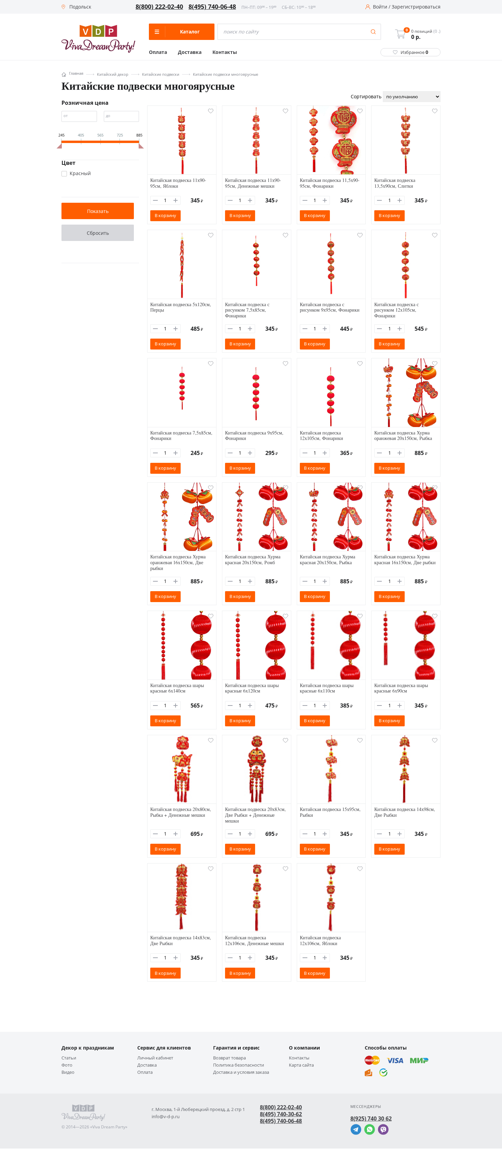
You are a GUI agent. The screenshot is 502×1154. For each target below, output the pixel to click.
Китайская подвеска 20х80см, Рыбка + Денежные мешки (180, 812)
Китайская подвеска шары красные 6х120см (252, 688)
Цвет (68, 163)
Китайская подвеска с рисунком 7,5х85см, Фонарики (247, 310)
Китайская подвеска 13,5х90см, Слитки (394, 183)
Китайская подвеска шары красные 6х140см (177, 688)
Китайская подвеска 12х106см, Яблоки (320, 940)
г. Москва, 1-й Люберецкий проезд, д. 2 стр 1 (198, 1109)
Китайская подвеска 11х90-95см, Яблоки (178, 183)
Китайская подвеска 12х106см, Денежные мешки (254, 940)
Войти (380, 6)
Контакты (224, 52)
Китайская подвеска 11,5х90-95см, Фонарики (330, 183)
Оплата (158, 52)
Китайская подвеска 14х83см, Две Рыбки (180, 940)
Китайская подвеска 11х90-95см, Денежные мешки (253, 183)
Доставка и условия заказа (241, 1072)
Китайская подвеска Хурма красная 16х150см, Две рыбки (405, 559)
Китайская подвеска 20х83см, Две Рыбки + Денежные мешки (255, 815)
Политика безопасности (238, 1065)
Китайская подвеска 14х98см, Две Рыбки (404, 812)
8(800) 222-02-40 (159, 7)
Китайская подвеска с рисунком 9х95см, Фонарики (330, 307)
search (373, 31)
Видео (67, 1072)
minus (155, 200)
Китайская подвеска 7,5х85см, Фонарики (181, 435)
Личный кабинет (155, 1058)
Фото (66, 1065)
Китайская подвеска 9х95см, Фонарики (254, 435)
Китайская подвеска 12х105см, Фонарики (321, 435)
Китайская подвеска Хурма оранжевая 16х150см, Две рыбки (178, 562)
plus (175, 200)
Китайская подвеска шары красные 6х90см (401, 688)
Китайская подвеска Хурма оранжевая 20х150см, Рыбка (403, 435)
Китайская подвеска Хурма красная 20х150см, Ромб (252, 559)
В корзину (165, 215)
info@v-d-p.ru (166, 1116)
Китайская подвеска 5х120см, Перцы (180, 307)
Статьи (68, 1058)
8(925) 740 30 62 (371, 1118)
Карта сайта (301, 1065)
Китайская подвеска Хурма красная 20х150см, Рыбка (327, 559)
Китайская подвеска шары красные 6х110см (326, 688)
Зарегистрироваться (416, 6)
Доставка (189, 52)
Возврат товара (229, 1058)
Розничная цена (85, 102)
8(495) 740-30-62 (281, 1114)
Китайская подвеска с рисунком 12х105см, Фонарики (396, 310)
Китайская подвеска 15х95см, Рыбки (330, 812)
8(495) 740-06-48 (212, 7)
